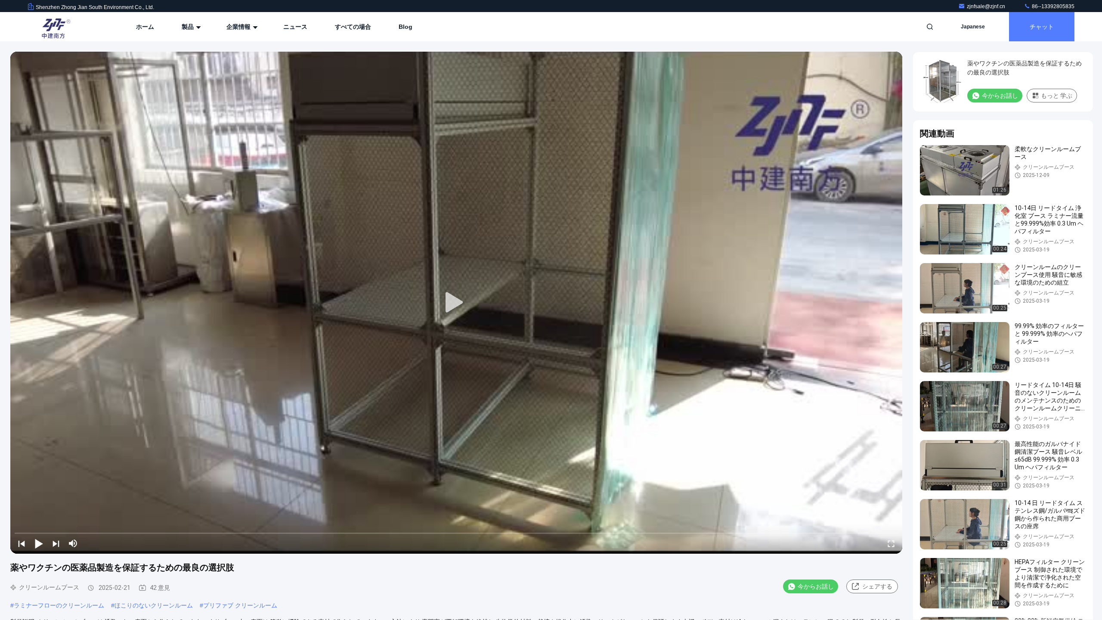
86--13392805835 (1052, 6)
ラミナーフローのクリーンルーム (59, 605)
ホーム (145, 26)
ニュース (295, 26)
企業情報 (239, 26)
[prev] (21, 543)
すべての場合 (353, 26)
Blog (405, 26)
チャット (1042, 26)
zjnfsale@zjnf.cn (986, 6)
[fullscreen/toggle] (891, 543)
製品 (188, 26)
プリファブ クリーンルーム (240, 605)
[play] (456, 302)
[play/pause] (38, 543)
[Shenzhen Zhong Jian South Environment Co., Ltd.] (55, 26)
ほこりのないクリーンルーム (154, 605)
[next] (56, 543)
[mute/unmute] (73, 543)
